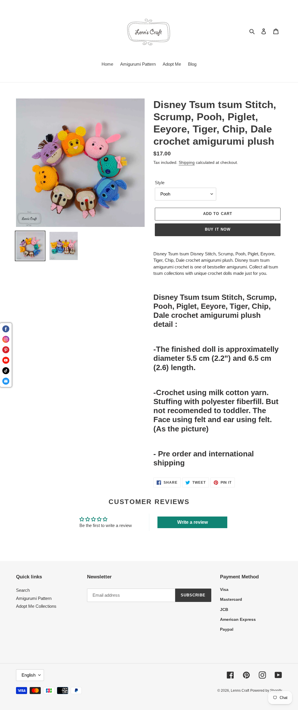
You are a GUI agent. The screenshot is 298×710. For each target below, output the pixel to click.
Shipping (187, 162)
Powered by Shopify (266, 691)
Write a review (192, 522)
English (29, 675)
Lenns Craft (240, 691)
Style (159, 182)
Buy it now (217, 229)
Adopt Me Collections (36, 606)
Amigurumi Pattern (34, 598)
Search (23, 590)
